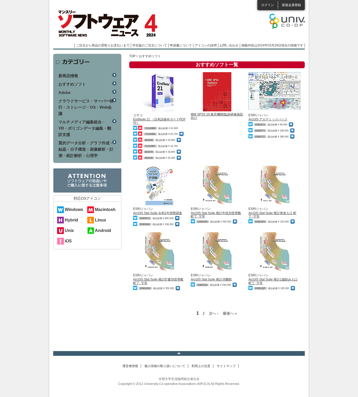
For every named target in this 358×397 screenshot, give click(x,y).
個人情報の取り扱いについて (164, 366)
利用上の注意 (201, 366)
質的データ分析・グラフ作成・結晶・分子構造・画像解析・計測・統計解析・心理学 (85, 149)
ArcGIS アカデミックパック (268, 119)
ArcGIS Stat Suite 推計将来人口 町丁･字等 (272, 214)
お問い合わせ (229, 45)
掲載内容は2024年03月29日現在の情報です (272, 45)
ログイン (267, 5)
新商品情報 (68, 75)
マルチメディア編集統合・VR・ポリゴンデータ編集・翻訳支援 (84, 128)
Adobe (64, 92)
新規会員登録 (291, 5)
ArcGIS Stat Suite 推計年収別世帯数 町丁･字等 (216, 214)
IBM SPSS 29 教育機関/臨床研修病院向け (217, 116)
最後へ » (230, 313)
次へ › (214, 313)
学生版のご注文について (149, 45)
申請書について (181, 45)
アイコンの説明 (206, 45)
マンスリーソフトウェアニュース (108, 23)
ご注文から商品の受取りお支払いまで (102, 45)
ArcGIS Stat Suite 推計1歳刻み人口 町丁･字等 (272, 281)
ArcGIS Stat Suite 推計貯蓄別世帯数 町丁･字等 (158, 281)
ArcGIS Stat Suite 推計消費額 (211, 279)
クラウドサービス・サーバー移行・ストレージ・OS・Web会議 (85, 107)
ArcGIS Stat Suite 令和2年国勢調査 (157, 213)
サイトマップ (226, 366)
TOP (132, 56)
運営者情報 (130, 366)
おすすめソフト (72, 84)
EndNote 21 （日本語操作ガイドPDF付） (159, 121)
